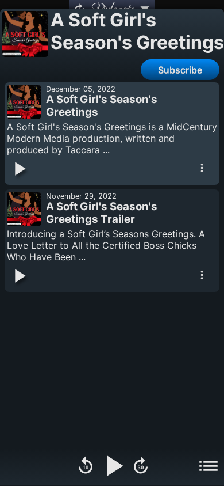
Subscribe (180, 69)
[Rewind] (85, 467)
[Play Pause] (113, 467)
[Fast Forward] (140, 467)
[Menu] (208, 467)
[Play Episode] (19, 170)
